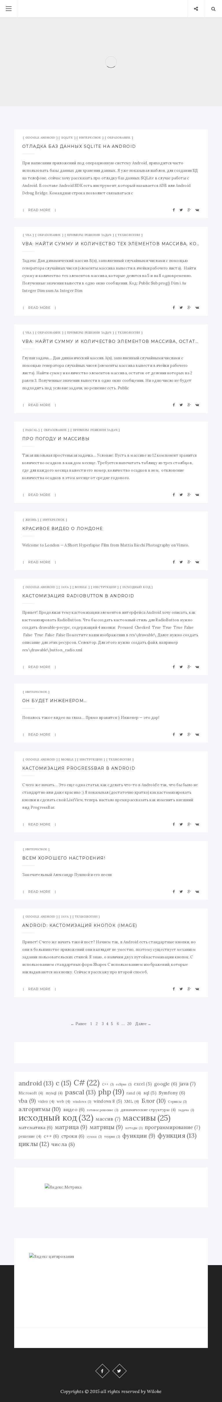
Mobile (81, 587)
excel (143, 1084)
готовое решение (103, 1110)
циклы (33, 1144)
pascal (80, 1092)
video (46, 1101)
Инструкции (104, 587)
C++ (108, 1084)
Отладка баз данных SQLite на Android (79, 146)
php (111, 1092)
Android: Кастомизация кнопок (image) (79, 925)
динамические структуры (148, 1109)
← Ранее (78, 1023)
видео (74, 1109)
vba (27, 1100)
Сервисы (177, 1102)
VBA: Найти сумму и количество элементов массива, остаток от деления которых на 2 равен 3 (111, 341)
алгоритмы (39, 1109)
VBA (28, 235)
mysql (54, 1093)
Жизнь (31, 520)
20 (129, 1023)
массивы (147, 1118)
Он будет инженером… (54, 700)
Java (65, 587)
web (63, 1101)
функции (138, 1135)
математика (35, 1127)
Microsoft (30, 1093)
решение (29, 1136)
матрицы (106, 1127)
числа (63, 1144)
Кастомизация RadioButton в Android (78, 595)
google (165, 1084)
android (35, 1083)
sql (150, 1093)
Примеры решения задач (89, 235)
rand (133, 1093)
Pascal (31, 430)
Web (134, 42)
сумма (94, 1137)
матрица (71, 1127)
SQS (99, 42)
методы (134, 1128)
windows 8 (108, 1101)
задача (186, 1110)
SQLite (67, 138)
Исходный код (137, 587)
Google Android (40, 138)
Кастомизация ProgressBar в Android (79, 768)
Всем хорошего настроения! (63, 858)
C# (87, 1083)
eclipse (124, 1084)
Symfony (117, 42)
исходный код (55, 1117)
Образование (119, 138)
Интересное (90, 138)
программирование (172, 1127)
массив (108, 1119)
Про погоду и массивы (56, 438)
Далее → (143, 1023)
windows (82, 1102)
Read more (111, 83)
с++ (51, 1136)
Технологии (129, 235)
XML (131, 1101)
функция (177, 1135)
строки (72, 1136)
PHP (87, 42)
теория (112, 1137)
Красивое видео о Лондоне (62, 528)
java (187, 1084)
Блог (154, 1100)
